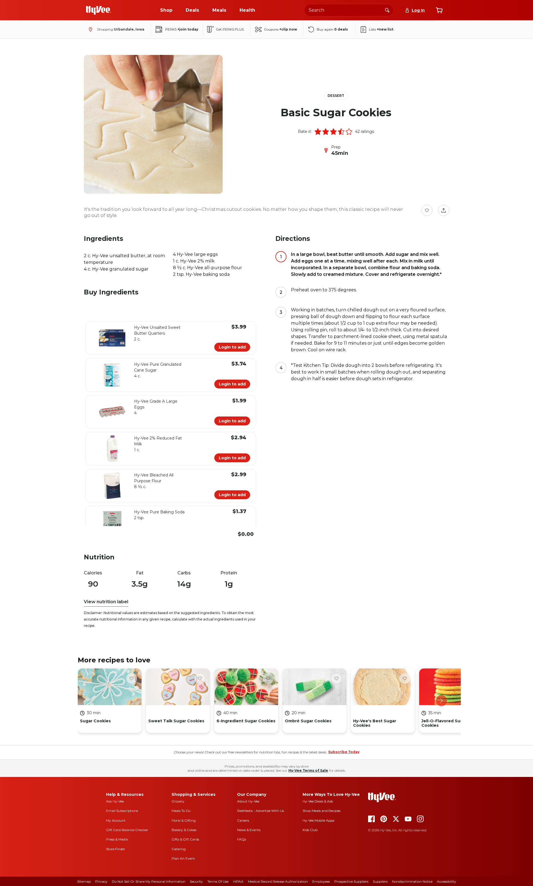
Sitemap (84, 881)
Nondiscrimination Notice (412, 881)
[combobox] (349, 10)
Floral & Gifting (184, 820)
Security (196, 881)
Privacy (101, 881)
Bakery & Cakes (184, 830)
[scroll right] (441, 700)
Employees (321, 881)
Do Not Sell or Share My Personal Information (148, 881)
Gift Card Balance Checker (127, 830)
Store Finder (115, 849)
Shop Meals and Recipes (321, 811)
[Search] (387, 10)
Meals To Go (181, 811)
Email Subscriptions (122, 811)
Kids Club (310, 830)
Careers (243, 820)
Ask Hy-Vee (115, 801)
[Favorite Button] (427, 210)
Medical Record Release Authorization (278, 881)
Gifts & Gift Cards (185, 839)
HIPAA (238, 881)
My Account (115, 820)
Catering (179, 849)
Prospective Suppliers (351, 881)
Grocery (178, 801)
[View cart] (439, 10)
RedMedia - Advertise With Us (260, 811)
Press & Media (117, 839)
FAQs (241, 839)
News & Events (248, 830)
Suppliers (380, 881)
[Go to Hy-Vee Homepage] (98, 10)
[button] (318, 131)
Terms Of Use (217, 881)
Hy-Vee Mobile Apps (318, 820)
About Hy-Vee (248, 801)
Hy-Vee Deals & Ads (318, 801)
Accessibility (446, 881)
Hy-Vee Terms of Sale (308, 770)
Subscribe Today (343, 752)
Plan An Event (183, 858)
